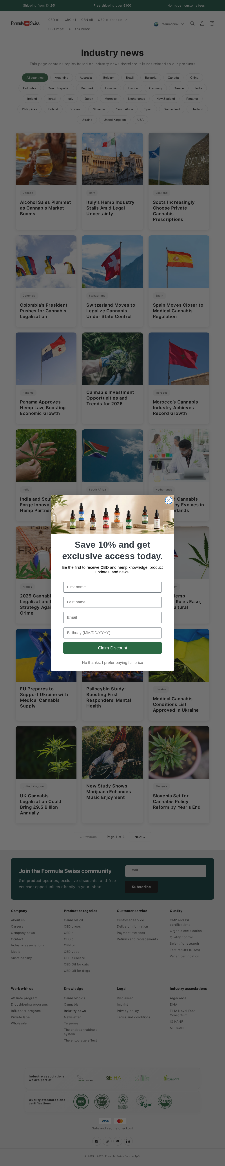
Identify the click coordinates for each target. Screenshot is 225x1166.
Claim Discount (112, 647)
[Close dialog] (168, 500)
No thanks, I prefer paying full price (112, 662)
